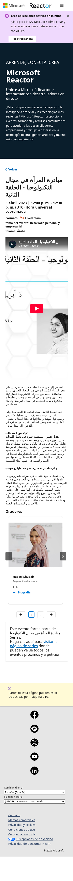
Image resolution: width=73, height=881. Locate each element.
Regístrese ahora (22, 39)
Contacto (14, 815)
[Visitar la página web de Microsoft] (13, 5)
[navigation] (20, 614)
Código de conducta (21, 834)
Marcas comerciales (21, 820)
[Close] (68, 16)
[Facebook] (34, 717)
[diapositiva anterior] (8, 556)
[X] (34, 745)
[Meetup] (34, 731)
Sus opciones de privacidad (34, 839)
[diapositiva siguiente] (63, 556)
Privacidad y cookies (21, 825)
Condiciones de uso (21, 830)
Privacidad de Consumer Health (29, 844)
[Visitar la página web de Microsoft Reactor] (40, 5)
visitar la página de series (34, 643)
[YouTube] (34, 759)
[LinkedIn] (34, 773)
